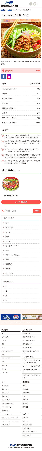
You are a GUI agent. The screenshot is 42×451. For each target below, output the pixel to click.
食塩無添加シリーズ (29, 340)
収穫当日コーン (27, 344)
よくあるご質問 (27, 424)
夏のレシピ (5, 389)
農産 (7, 237)
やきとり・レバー (12, 246)
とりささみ (10, 227)
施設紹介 (25, 403)
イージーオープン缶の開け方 (31, 366)
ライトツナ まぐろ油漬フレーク (31, 352)
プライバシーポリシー (29, 432)
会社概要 (25, 389)
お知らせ (25, 417)
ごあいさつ (26, 393)
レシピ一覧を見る (21, 202)
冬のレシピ (5, 396)
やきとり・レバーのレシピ (10, 417)
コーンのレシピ (6, 407)
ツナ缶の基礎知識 (28, 357)
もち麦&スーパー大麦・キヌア (31, 371)
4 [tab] (22, 323)
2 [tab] (17, 323)
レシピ (4, 382)
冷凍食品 (9, 264)
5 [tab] (25, 323)
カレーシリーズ (27, 347)
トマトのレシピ (6, 414)
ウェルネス (10, 273)
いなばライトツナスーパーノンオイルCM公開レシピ (31, 361)
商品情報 (5, 330)
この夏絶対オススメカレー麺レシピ (31, 376)
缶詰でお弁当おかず (29, 337)
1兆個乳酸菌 (26, 333)
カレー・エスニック (13, 255)
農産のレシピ (6, 410)
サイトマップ (27, 435)
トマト (8, 241)
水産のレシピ (6, 425)
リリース (25, 421)
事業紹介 (25, 400)
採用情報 (25, 407)
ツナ (7, 223)
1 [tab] (14, 323)
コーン (8, 232)
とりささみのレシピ (8, 403)
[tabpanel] (12, 317)
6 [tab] (28, 323)
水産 (7, 259)
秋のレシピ (5, 393)
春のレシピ (5, 385)
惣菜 (7, 250)
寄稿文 (25, 385)
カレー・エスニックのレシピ (10, 421)
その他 (8, 269)
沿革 (24, 396)
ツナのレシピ (6, 400)
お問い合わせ (27, 428)
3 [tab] (19, 323)
